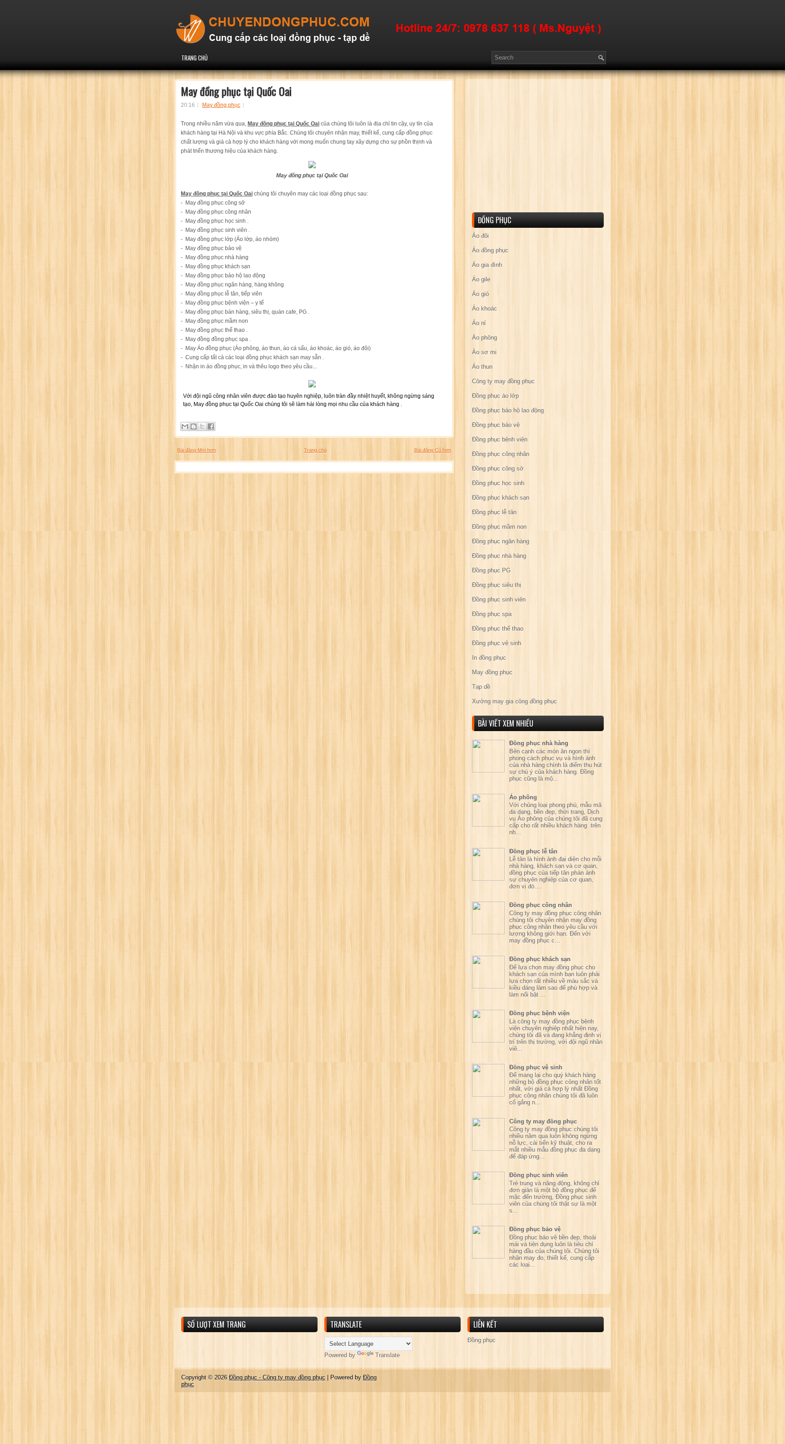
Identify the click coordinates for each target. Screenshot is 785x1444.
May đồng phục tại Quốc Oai (236, 90)
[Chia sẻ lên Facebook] (210, 426)
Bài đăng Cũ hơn (432, 450)
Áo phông (484, 337)
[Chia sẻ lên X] (202, 426)
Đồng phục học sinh (498, 483)
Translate (387, 1355)
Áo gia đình (487, 264)
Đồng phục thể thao (497, 628)
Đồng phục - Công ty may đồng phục (277, 1377)
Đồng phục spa (492, 614)
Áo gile (481, 279)
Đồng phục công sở (498, 468)
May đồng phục (221, 105)
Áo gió (480, 294)
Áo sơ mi (484, 352)
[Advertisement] (540, 147)
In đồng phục (489, 657)
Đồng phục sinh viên (499, 599)
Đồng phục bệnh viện (499, 439)
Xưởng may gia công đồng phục (514, 701)
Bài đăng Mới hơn (196, 450)
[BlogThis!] (193, 426)
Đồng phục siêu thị (496, 585)
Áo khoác (484, 308)
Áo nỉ (479, 323)
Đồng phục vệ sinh (496, 643)
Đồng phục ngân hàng (500, 541)
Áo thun (482, 366)
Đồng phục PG (491, 570)
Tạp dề (481, 686)
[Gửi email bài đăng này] (184, 426)
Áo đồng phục (490, 250)
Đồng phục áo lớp (495, 395)
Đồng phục (481, 1340)
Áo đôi (480, 235)
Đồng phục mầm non (499, 526)
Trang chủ (194, 57)
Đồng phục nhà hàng (499, 555)
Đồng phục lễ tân (494, 512)
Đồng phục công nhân (500, 454)
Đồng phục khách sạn (500, 497)
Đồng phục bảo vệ (496, 424)
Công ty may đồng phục (503, 381)
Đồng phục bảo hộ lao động (508, 410)
